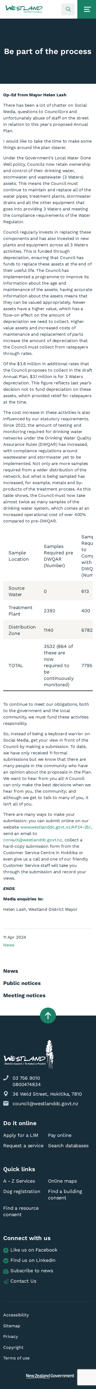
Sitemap (11, 1325)
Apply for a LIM (20, 1135)
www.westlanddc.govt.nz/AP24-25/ (55, 827)
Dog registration (21, 1191)
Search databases (68, 1145)
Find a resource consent (21, 1211)
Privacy (10, 1336)
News (8, 944)
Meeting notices (24, 995)
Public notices (22, 983)
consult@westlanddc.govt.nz (32, 839)
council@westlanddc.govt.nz (45, 1103)
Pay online (59, 1135)
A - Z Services (19, 1181)
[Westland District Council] (24, 9)
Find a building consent (65, 1194)
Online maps (62, 1181)
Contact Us (23, 1281)
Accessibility (16, 1314)
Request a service (23, 1145)
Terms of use (16, 1358)
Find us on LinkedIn (32, 1260)
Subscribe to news (31, 1270)
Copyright (13, 1347)
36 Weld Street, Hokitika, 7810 (47, 1094)
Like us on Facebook (33, 1250)
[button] (24, 9)
